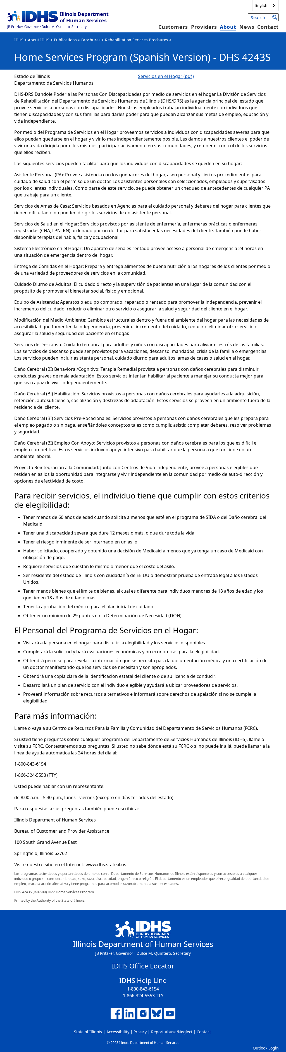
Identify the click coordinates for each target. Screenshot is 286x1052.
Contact (268, 26)
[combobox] (265, 5)
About (228, 26)
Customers (173, 26)
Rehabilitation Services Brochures (136, 39)
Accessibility (117, 1031)
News (246, 26)
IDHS (18, 39)
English (261, 5)
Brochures (91, 39)
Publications (65, 39)
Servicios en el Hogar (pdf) (166, 76)
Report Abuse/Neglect (171, 1031)
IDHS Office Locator (143, 965)
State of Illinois (88, 1031)
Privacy (140, 1031)
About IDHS (38, 39)
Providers (204, 26)
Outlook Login (266, 1048)
